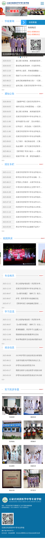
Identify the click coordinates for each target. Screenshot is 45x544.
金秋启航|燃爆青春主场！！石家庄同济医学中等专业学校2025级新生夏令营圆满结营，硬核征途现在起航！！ (29, 110)
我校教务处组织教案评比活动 (27, 364)
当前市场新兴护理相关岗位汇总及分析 (29, 390)
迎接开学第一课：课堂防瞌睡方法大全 (29, 185)
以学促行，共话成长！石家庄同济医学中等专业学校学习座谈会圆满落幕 (29, 156)
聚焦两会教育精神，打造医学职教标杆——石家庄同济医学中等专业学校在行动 (29, 95)
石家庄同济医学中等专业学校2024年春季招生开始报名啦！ (29, 241)
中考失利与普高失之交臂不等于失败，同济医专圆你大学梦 (29, 216)
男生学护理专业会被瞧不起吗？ (28, 256)
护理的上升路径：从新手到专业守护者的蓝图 (29, 211)
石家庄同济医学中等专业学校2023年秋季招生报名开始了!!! (29, 246)
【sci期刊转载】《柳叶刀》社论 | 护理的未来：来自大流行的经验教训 (29, 354)
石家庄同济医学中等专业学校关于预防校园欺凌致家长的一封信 (29, 161)
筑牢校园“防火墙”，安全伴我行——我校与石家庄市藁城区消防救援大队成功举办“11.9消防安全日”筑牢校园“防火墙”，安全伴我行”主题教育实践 (29, 151)
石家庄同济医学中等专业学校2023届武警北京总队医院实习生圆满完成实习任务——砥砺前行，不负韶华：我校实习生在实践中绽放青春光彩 (29, 221)
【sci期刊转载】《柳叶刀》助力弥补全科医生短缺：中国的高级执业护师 (29, 323)
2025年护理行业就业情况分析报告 (29, 385)
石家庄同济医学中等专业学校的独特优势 (29, 226)
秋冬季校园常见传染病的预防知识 (29, 369)
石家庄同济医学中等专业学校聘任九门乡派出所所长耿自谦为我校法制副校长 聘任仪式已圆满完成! (29, 166)
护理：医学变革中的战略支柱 (27, 328)
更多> (3, 119)
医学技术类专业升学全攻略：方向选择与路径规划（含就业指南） (29, 206)
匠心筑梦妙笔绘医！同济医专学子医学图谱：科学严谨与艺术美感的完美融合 (29, 313)
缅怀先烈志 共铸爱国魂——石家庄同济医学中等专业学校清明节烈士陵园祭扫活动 (29, 136)
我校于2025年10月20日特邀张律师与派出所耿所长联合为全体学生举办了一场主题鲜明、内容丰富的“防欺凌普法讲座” (29, 105)
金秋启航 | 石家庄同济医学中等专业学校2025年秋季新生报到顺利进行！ (29, 115)
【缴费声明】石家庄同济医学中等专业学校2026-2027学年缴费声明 (29, 131)
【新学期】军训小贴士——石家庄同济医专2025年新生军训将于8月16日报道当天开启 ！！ (29, 180)
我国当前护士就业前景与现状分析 (29, 400)
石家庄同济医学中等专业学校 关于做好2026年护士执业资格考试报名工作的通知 (29, 146)
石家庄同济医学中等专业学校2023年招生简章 (29, 251)
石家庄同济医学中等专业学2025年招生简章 (29, 231)
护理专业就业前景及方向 (25, 395)
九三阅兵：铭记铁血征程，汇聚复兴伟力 (29, 171)
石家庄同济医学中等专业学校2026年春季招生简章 (29, 201)
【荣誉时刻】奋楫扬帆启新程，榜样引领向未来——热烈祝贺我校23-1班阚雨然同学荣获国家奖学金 (29, 333)
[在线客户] (23, 22)
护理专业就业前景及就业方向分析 (29, 404)
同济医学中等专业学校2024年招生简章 (29, 236)
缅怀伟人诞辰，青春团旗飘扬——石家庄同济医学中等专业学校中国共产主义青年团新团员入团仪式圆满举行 (29, 100)
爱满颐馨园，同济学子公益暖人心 (29, 359)
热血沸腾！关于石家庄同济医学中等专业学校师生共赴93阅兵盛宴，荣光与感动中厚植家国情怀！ (29, 175)
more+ (41, 123)
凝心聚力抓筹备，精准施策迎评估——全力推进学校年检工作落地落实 (29, 90)
